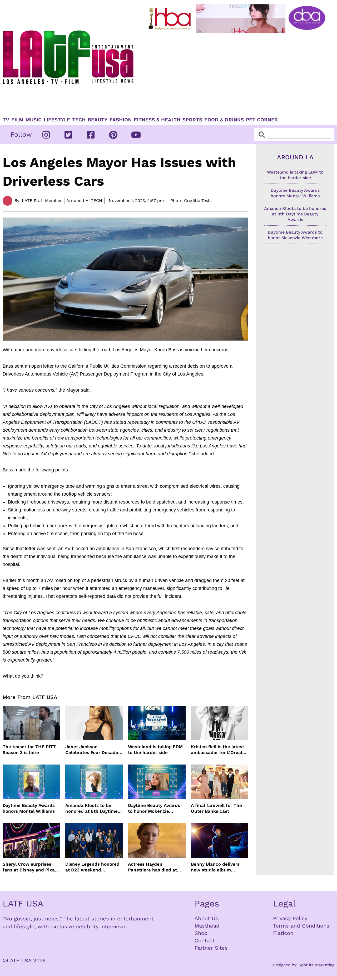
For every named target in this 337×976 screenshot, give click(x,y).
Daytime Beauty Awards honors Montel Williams (29, 808)
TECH (79, 119)
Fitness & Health (157, 119)
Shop (201, 933)
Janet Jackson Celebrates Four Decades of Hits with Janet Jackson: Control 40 (93, 749)
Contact (205, 940)
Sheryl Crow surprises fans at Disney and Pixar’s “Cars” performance (31, 867)
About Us (206, 918)
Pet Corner (262, 119)
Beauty (97, 119)
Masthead (207, 926)
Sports (192, 119)
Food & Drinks (224, 119)
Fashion (121, 119)
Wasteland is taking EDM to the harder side (155, 749)
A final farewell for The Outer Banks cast (216, 808)
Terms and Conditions (301, 926)
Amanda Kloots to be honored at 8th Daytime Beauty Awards (91, 808)
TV (6, 119)
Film (17, 119)
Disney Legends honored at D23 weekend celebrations (92, 867)
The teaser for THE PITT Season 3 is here (29, 749)
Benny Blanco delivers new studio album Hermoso (215, 867)
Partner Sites (211, 948)
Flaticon (283, 933)
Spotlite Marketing (316, 965)
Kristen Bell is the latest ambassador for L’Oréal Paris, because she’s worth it (217, 749)
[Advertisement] (238, 73)
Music (34, 119)
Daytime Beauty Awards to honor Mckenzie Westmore (154, 808)
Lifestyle (57, 119)
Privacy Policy (290, 918)
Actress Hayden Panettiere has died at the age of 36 (152, 867)
